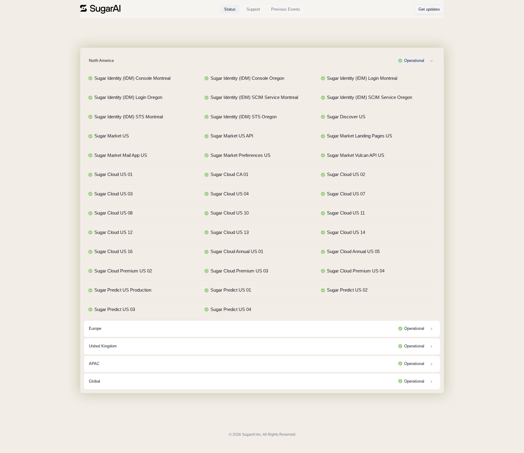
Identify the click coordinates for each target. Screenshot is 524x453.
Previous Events (285, 9)
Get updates (429, 9)
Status (230, 9)
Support (253, 9)
